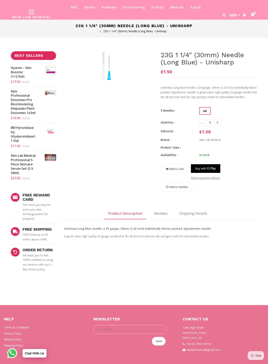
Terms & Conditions (16, 327)
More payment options (205, 178)
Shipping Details (193, 213)
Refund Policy (12, 339)
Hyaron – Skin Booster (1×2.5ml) (21, 72)
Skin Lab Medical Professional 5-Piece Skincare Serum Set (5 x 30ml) (23, 164)
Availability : (169, 155)
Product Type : (171, 147)
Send (159, 341)
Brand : (165, 140)
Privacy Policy (12, 333)
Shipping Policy (13, 345)
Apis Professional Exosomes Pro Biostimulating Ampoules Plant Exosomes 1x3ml (23, 102)
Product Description (125, 213)
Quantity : (168, 122)
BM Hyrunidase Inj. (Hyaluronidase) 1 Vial (23, 134)
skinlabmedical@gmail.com (203, 350)
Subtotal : (167, 131)
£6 (205, 111)
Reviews (161, 213)
